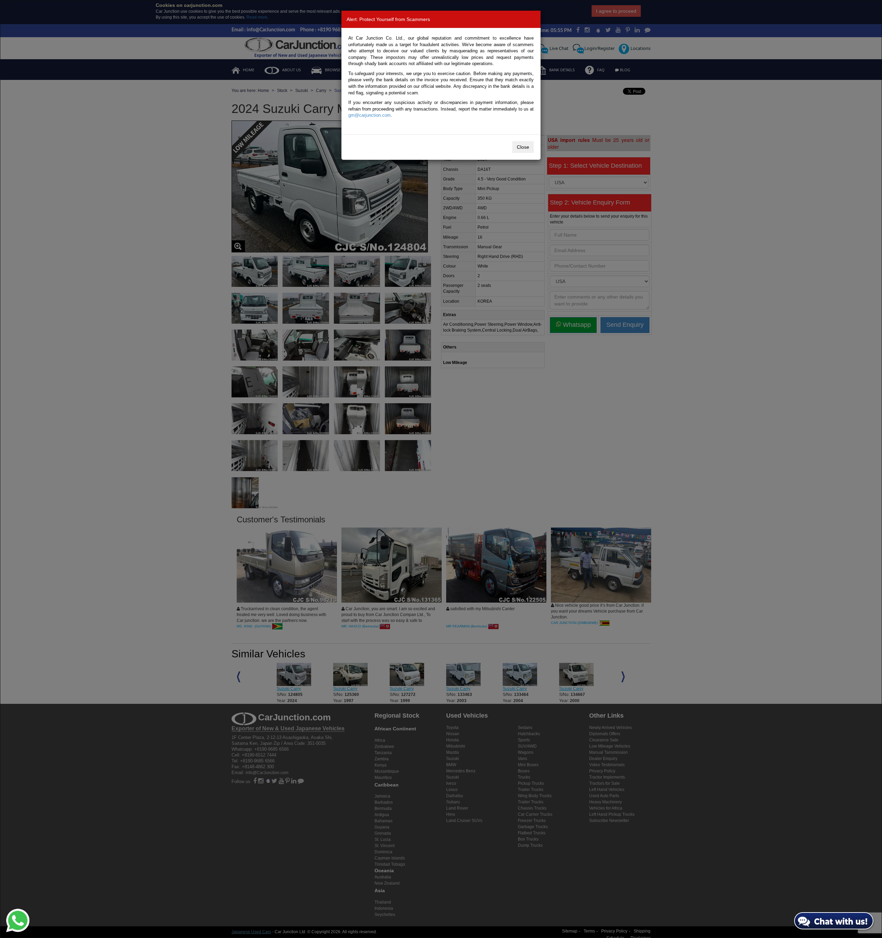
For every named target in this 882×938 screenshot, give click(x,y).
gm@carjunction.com (369, 115)
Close (523, 147)
